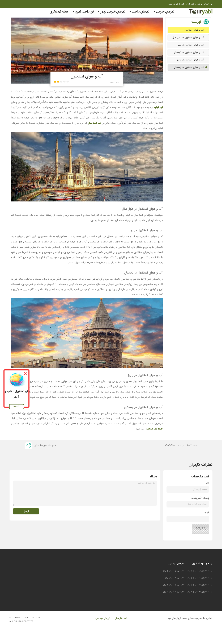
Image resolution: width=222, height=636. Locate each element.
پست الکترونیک (200, 498)
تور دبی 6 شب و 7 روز (173, 592)
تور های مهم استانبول (202, 564)
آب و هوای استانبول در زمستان (189, 67)
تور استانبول (94, 123)
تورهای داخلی (140, 11)
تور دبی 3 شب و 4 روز (173, 571)
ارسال (26, 511)
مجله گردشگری (59, 11)
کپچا (206, 512)
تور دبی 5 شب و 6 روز (173, 585)
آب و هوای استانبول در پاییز (190, 60)
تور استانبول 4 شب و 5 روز (199, 578)
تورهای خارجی (164, 11)
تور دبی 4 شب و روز (174, 578)
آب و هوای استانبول (194, 30)
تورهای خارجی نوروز (112, 11)
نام (207, 483)
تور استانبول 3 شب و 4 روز (199, 571)
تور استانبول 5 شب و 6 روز (199, 585)
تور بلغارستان (120, 618)
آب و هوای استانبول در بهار (191, 45)
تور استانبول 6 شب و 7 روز (199, 592)
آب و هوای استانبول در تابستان (189, 52)
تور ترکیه (158, 107)
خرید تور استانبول (153, 429)
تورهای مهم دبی (176, 564)
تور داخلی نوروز (84, 11)
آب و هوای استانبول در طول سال (188, 37)
